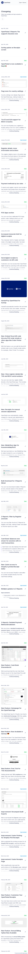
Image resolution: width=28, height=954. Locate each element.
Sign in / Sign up (22, 2)
